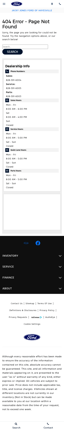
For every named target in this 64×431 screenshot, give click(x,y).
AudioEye (50, 317)
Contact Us (17, 303)
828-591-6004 (13, 80)
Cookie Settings (32, 324)
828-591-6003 (13, 96)
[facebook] (37, 243)
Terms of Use (44, 303)
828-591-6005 (13, 88)
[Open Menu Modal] (4, 4)
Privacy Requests (18, 317)
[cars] (26, 243)
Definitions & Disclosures (23, 310)
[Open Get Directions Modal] (52, 4)
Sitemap (30, 303)
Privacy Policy (47, 310)
